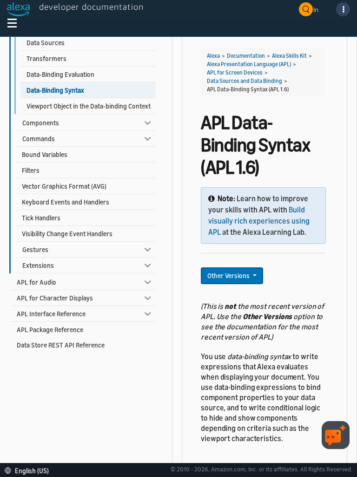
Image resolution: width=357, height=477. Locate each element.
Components (40, 123)
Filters (31, 170)
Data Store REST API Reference (61, 345)
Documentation (246, 55)
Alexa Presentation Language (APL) (249, 64)
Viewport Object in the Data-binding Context (88, 106)
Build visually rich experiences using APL (259, 221)
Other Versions (229, 275)
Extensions (38, 265)
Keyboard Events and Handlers (65, 202)
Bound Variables (44, 154)
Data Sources (45, 43)
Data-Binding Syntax (55, 90)
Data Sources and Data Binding (244, 80)
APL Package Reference (50, 330)
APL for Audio (36, 282)
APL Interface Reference (51, 314)
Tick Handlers (41, 218)
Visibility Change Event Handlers (67, 234)
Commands (38, 139)
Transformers (46, 58)
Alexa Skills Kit (289, 55)
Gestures (35, 249)
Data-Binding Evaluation (60, 74)
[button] (29, 470)
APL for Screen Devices (235, 72)
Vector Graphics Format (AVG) (64, 186)
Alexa (213, 55)
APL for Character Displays (55, 298)
